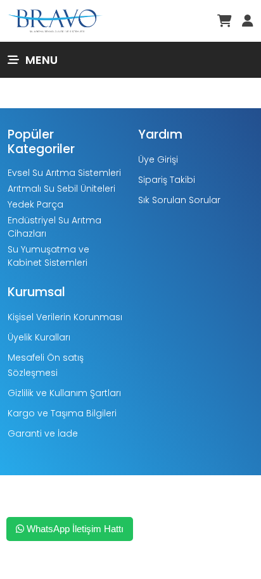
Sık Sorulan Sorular (179, 200)
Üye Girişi (158, 159)
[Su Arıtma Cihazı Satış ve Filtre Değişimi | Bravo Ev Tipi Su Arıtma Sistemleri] (55, 20)
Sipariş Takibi (166, 179)
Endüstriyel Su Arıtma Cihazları (54, 227)
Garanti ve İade (43, 433)
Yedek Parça (35, 204)
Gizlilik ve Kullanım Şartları (64, 393)
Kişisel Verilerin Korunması (65, 317)
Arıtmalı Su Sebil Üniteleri (61, 188)
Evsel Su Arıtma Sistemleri (64, 172)
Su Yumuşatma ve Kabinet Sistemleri (48, 256)
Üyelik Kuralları (39, 337)
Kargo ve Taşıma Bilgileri (62, 413)
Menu (41, 60)
